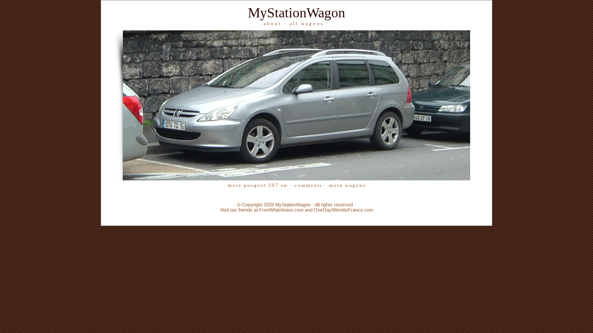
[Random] (296, 178)
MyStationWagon (296, 12)
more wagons (347, 185)
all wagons (307, 23)
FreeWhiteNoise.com (281, 209)
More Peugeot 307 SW (258, 185)
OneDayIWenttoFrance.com (343, 209)
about (272, 23)
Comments (308, 185)
